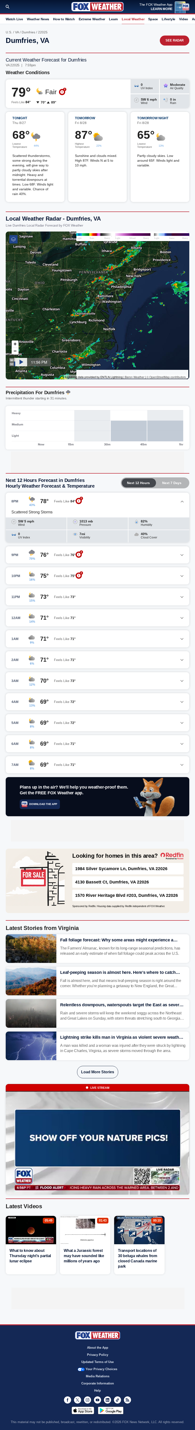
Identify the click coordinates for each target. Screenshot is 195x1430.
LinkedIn (107, 1400)
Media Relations (97, 1376)
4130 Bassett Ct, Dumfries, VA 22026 (112, 882)
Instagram (87, 1400)
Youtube (97, 1400)
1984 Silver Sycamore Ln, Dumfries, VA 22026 (121, 868)
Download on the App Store (83, 1410)
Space (153, 19)
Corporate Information (97, 1383)
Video (183, 19)
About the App (97, 1347)
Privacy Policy (97, 1355)
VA (17, 32)
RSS (127, 1400)
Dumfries (28, 32)
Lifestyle (168, 19)
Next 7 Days (171, 483)
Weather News (38, 19)
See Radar (175, 40)
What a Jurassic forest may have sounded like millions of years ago (84, 1256)
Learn (113, 19)
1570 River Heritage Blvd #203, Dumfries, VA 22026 (126, 895)
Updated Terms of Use (97, 1362)
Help (97, 1390)
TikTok (117, 1400)
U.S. (9, 32)
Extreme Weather (92, 19)
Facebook (67, 1400)
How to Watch (64, 19)
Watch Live (14, 19)
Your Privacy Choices (101, 1369)
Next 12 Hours (138, 483)
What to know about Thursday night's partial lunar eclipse (30, 1256)
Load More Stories (97, 1072)
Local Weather (133, 19)
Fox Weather (97, 6)
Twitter (77, 1400)
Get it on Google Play (110, 1410)
